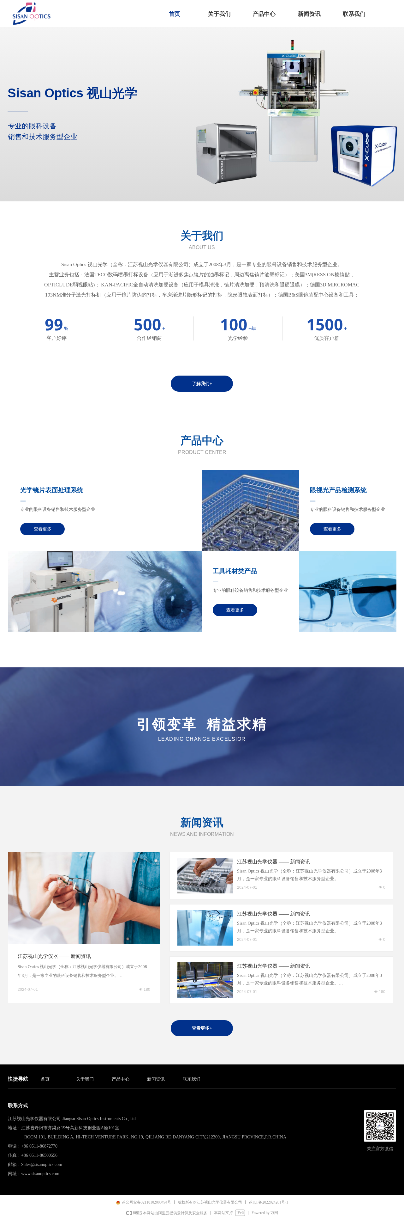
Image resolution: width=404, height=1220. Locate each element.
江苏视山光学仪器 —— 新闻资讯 (54, 956)
